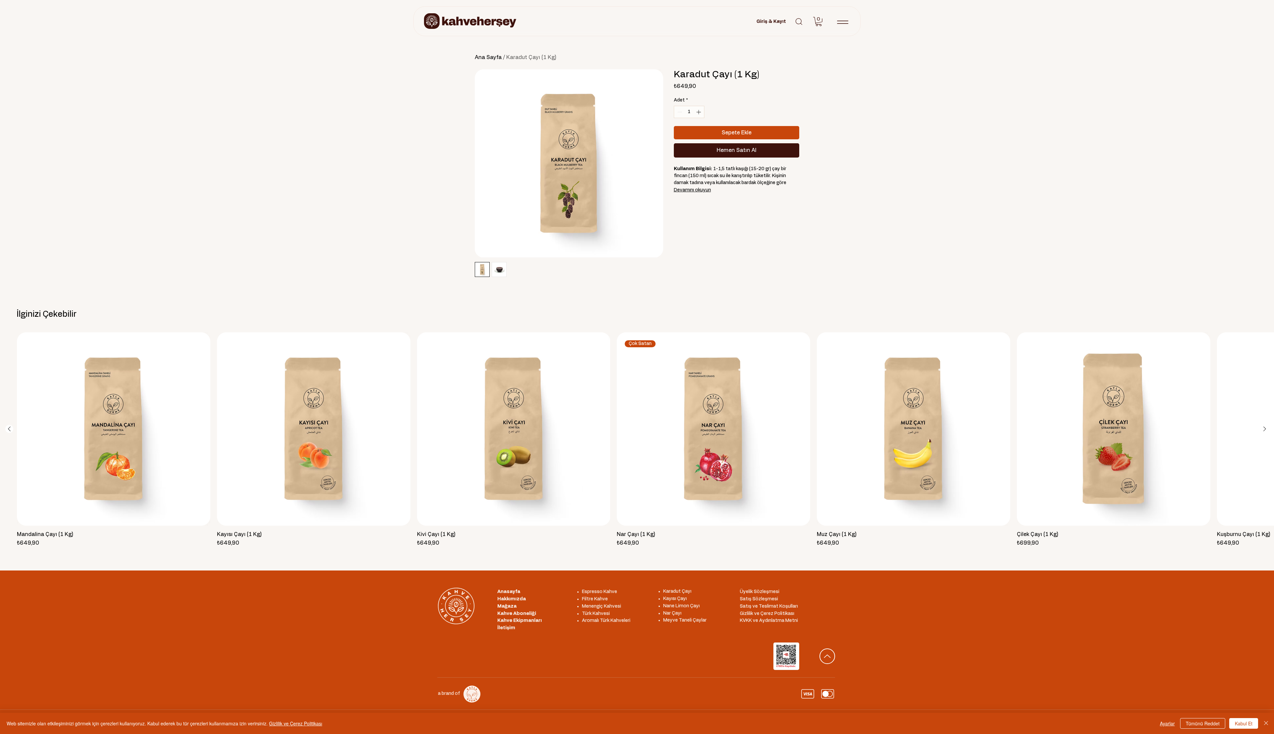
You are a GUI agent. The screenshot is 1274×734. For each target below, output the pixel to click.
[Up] (827, 656)
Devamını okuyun (692, 190)
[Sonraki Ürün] (1265, 429)
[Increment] (699, 112)
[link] (818, 21)
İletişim (506, 628)
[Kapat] (1266, 723)
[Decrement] (679, 112)
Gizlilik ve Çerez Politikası (295, 723)
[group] (637, 439)
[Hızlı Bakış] (113, 429)
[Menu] (842, 22)
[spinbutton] (689, 112)
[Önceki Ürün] (9, 429)
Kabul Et (1243, 723)
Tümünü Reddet (1203, 723)
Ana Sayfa (488, 57)
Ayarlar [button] (1167, 723)
